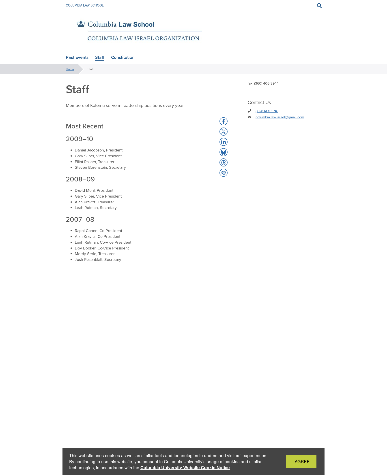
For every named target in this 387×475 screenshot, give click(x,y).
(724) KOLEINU (267, 110)
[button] (223, 121)
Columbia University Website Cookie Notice (185, 467)
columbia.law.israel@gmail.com (280, 117)
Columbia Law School (85, 5)
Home (70, 69)
